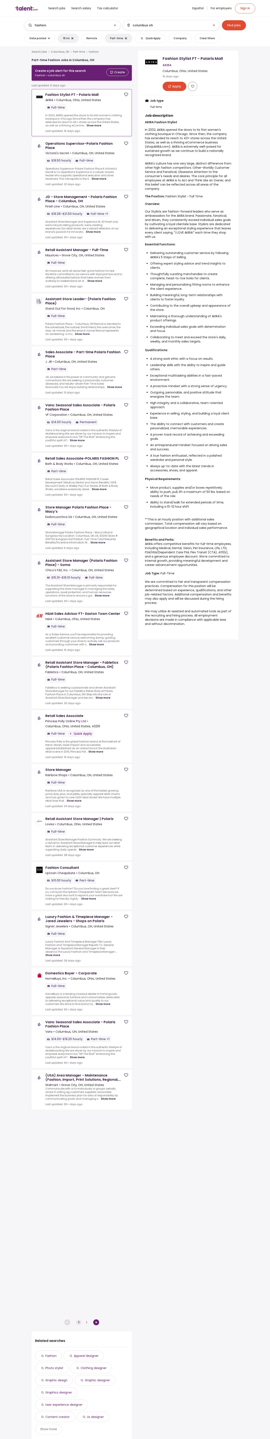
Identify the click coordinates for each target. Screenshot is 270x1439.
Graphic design (56, 1380)
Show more (93, 125)
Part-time (79, 52)
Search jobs (39, 52)
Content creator (57, 1417)
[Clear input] (115, 25)
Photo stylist (54, 1368)
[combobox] (72, 25)
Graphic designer (97, 1380)
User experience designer (63, 1405)
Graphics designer (58, 1392)
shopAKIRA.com (157, 146)
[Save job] (126, 94)
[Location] (168, 25)
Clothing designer (94, 1368)
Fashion (51, 1356)
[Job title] (69, 25)
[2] (96, 1322)
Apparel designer (86, 1356)
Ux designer (95, 1417)
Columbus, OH (60, 52)
